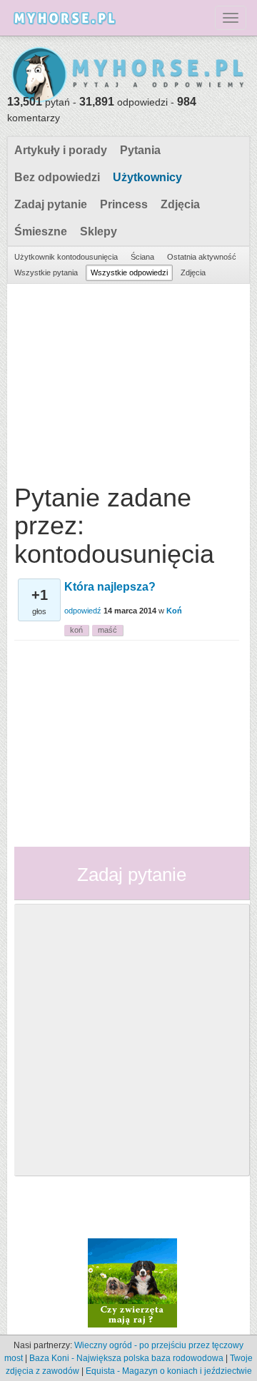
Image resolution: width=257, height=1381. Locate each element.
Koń (174, 610)
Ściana (142, 257)
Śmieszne (40, 231)
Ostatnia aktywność (201, 257)
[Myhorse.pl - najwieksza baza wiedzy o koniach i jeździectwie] (128, 75)
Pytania (140, 150)
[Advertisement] (126, 380)
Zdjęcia (180, 204)
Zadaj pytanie (50, 204)
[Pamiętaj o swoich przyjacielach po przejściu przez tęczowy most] (132, 1282)
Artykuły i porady (60, 150)
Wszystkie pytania (46, 272)
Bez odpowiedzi (57, 177)
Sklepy (98, 231)
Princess (124, 204)
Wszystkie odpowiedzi (129, 272)
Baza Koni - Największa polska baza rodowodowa (126, 1358)
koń (76, 630)
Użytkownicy (147, 177)
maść (107, 630)
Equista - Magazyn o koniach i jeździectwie (169, 1371)
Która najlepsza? (110, 587)
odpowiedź (82, 610)
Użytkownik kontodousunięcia (66, 257)
